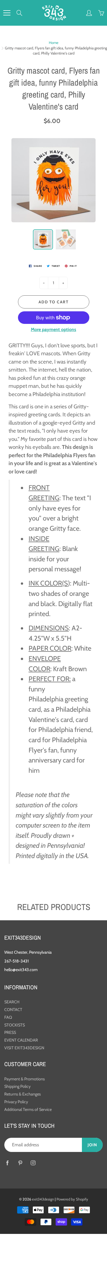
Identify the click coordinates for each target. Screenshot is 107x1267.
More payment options (53, 329)
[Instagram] (33, 1163)
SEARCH (11, 1001)
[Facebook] (7, 1163)
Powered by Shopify (72, 1199)
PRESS (10, 1032)
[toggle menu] (7, 13)
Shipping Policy (17, 1086)
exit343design (43, 1199)
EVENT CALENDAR (21, 1040)
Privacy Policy (16, 1101)
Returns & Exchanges (22, 1094)
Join (92, 1144)
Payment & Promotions (24, 1079)
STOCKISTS (14, 1025)
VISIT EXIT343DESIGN (24, 1047)
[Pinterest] (20, 1163)
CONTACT (13, 1009)
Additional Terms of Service (28, 1109)
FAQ (8, 1017)
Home (53, 42)
